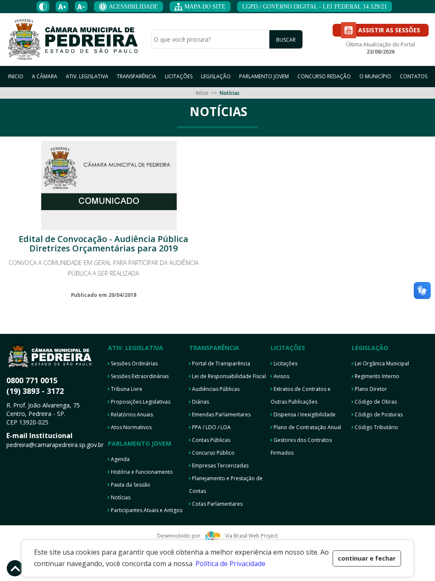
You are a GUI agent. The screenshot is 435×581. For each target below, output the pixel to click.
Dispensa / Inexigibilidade (304, 414)
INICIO (15, 76)
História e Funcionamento (141, 472)
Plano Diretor (370, 389)
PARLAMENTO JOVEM (264, 76)
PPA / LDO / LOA (211, 427)
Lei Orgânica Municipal (381, 363)
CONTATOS (413, 76)
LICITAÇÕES (178, 76)
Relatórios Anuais (131, 414)
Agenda (120, 459)
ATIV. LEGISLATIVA (87, 76)
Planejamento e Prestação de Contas (226, 485)
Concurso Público (212, 452)
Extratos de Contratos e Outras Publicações (300, 395)
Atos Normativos (131, 427)
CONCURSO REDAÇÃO (324, 76)
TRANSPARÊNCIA (136, 76)
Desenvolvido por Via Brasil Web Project (217, 535)
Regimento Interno (376, 376)
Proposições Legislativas (140, 401)
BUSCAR (286, 39)
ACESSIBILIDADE (133, 6)
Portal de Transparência (220, 363)
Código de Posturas (378, 414)
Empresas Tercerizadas (220, 465)
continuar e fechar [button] (366, 558)
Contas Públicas (210, 440)
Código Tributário (375, 427)
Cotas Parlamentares (217, 503)
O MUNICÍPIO (375, 76)
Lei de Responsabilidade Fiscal (228, 376)
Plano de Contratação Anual (306, 427)
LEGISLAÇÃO (216, 76)
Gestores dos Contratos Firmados (301, 446)
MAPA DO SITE (205, 6)
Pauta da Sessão (130, 484)
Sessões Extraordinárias (139, 376)
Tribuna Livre (126, 389)
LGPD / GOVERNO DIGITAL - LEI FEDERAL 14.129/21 (314, 6)
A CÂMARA (44, 76)
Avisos (280, 376)
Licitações (284, 363)
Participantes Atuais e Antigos (146, 510)
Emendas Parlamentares (221, 414)
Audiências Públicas (215, 389)
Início (202, 93)
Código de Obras (375, 401)
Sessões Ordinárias (134, 363)
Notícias (120, 497)
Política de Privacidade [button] (230, 563)
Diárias (200, 401)
